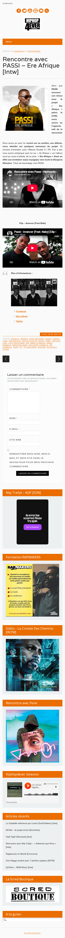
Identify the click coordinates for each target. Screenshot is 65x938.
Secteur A (52, 347)
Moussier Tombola (38, 345)
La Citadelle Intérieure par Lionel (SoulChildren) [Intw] (31, 823)
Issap (48, 341)
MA (27, 343)
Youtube (30, 11)
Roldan (42, 347)
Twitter (24, 11)
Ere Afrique (15, 341)
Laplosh (56, 341)
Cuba (5, 341)
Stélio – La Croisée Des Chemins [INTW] (29, 630)
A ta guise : (14, 914)
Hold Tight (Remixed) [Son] (19, 837)
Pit (21, 347)
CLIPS (44, 334)
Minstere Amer (20, 345)
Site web (15, 439)
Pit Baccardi (30, 347)
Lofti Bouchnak (16, 343)
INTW (50, 334)
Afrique (15, 339)
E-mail (41, 11)
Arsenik (24, 339)
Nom (13, 418)
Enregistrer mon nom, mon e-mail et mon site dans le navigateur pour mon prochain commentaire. (31, 460)
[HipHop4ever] (32, 31)
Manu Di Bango (38, 343)
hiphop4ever (34, 51)
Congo (56, 339)
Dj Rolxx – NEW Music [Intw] (19, 867)
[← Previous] (6, 359)
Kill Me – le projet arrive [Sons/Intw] (23, 830)
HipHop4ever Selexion (22, 774)
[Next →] (59, 359)
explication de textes (33, 341)
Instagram (35, 11)
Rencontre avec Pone (21, 703)
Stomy (6, 349)
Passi (15, 347)
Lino (5, 343)
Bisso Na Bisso (36, 339)
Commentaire (19, 389)
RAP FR (57, 334)
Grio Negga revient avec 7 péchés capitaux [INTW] (30, 860)
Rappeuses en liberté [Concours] (21, 854)
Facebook (18, 11)
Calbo (48, 339)
